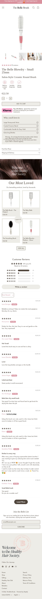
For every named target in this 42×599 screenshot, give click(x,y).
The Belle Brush (11, 592)
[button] (21, 32)
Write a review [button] (21, 287)
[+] (10, 98)
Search (25, 572)
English (16, 595)
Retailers (4, 586)
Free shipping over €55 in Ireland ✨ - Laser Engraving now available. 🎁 (21, 1)
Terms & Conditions (29, 583)
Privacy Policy (27, 575)
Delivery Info (27, 578)
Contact (4, 588)
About (4, 583)
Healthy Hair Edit (7, 580)
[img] (6, 301)
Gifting (4, 578)
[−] (3, 98)
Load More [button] (21, 502)
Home (3, 572)
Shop (3, 575)
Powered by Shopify (22, 592)
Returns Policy (27, 580)
